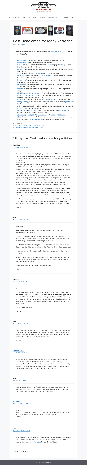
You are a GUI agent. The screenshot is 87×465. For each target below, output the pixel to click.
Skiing (19, 106)
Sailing (19, 102)
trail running (62, 115)
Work (19, 117)
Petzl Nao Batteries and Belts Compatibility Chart (29, 127)
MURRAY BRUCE (18, 351)
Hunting (20, 89)
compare (31, 115)
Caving (19, 73)
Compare (42, 17)
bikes (22, 67)
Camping (20, 69)
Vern (14, 429)
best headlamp (35, 119)
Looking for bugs (45, 76)
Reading (20, 95)
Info (72, 17)
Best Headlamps (14, 17)
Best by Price (26, 17)
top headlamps (41, 115)
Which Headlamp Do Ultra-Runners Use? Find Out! (29, 125)
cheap (63, 65)
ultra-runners (32, 110)
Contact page (36, 442)
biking (49, 65)
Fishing (19, 80)
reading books (29, 95)
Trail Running (21, 115)
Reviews (65, 17)
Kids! (19, 93)
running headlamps (51, 99)
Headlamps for (52, 17)
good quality (69, 102)
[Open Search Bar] (77, 17)
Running (20, 99)
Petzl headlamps (63, 110)
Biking (19, 65)
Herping (20, 84)
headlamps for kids (32, 93)
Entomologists (22, 76)
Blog (34, 17)
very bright (24, 108)
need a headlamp (37, 73)
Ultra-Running (22, 110)
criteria (53, 115)
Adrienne (16, 401)
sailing (25, 102)
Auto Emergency (22, 60)
